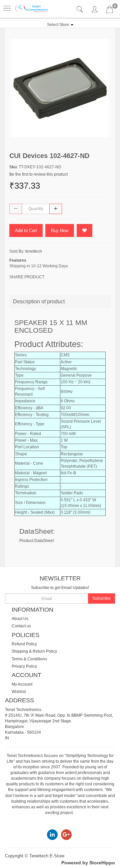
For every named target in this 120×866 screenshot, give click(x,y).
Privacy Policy (24, 666)
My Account (22, 684)
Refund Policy (24, 644)
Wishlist (19, 691)
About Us (20, 618)
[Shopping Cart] (109, 10)
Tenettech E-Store (46, 855)
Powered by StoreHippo (88, 862)
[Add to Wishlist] (84, 230)
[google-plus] (66, 834)
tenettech (33, 251)
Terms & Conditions (29, 659)
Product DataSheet (36, 540)
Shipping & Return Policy (34, 651)
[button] (60, 24)
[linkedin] (52, 834)
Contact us (21, 626)
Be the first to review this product (38, 174)
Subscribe (101, 598)
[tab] (80, 9)
